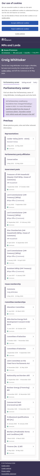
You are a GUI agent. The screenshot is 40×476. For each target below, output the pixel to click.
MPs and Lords (10, 45)
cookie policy (6, 18)
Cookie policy (5, 466)
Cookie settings (20, 34)
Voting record (26, 82)
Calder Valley (6, 71)
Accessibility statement (8, 474)
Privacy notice (5, 471)
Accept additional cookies (20, 23)
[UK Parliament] (6, 39)
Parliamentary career (11, 82)
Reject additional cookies (20, 29)
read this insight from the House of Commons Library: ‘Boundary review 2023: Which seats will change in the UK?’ (20, 111)
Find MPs (27, 53)
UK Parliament (5, 53)
